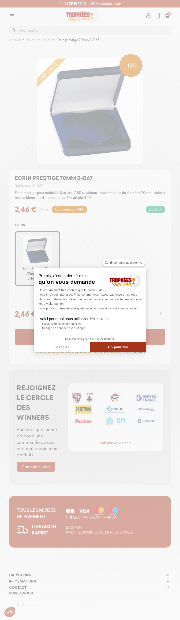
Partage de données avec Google (63, 328)
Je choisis (62, 347)
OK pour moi (118, 347)
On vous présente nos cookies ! (62, 324)
